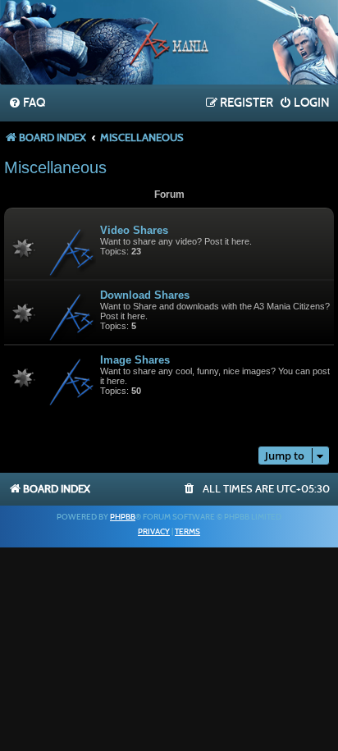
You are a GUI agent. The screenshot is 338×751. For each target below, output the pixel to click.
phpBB (122, 517)
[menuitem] (26, 103)
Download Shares (145, 295)
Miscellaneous (55, 167)
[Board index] (169, 44)
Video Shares (134, 230)
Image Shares (135, 360)
